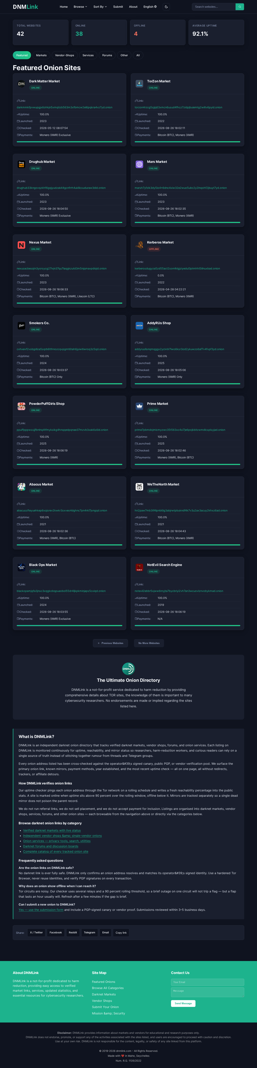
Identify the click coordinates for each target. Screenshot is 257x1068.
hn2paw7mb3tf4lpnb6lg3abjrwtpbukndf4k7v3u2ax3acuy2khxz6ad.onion (181, 510)
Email (105, 932)
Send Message (183, 1003)
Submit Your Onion (105, 1007)
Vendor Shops (102, 1001)
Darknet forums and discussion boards (50, 846)
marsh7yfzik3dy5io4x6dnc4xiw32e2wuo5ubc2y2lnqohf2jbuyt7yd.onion (181, 187)
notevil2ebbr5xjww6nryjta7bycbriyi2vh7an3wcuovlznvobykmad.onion (179, 590)
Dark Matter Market (44, 81)
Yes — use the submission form (41, 910)
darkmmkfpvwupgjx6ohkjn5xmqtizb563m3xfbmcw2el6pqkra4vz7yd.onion (64, 107)
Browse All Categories (108, 988)
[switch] (166, 6)
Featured (22, 55)
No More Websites (149, 643)
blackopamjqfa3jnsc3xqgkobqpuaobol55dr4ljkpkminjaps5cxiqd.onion (61, 590)
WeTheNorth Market (163, 484)
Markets (41, 55)
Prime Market (157, 404)
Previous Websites (112, 643)
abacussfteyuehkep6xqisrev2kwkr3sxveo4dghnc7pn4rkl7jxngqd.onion (62, 510)
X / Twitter (36, 932)
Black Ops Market (43, 565)
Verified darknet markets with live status (52, 830)
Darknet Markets (104, 994)
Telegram (89, 932)
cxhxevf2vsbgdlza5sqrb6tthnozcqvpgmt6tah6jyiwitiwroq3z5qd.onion (61, 349)
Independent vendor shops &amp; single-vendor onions (62, 835)
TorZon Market (158, 81)
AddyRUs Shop (159, 323)
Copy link (121, 932)
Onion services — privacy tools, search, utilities (56, 841)
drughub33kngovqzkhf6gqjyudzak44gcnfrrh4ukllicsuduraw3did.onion (61, 187)
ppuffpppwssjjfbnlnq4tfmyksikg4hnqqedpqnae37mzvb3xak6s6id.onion (62, 429)
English (149, 6)
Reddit (73, 932)
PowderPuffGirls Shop (46, 404)
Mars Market (157, 162)
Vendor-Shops (64, 55)
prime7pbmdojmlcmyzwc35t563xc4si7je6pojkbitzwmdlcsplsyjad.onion (180, 429)
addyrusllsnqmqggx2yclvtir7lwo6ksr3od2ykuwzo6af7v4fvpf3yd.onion (179, 349)
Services (88, 55)
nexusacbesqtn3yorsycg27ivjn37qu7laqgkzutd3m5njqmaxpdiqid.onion (61, 268)
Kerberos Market (160, 242)
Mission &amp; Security (108, 1013)
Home (64, 6)
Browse (79, 6)
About (133, 6)
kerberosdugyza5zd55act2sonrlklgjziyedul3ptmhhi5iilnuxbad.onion (177, 268)
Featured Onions (103, 982)
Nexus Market (40, 242)
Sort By (99, 6)
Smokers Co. (39, 323)
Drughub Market (42, 162)
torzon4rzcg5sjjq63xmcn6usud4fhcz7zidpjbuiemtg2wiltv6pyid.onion (178, 107)
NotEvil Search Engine (164, 565)
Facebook (56, 932)
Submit (118, 6)
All (138, 55)
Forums (107, 55)
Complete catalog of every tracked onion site (55, 851)
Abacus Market (41, 484)
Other (124, 55)
